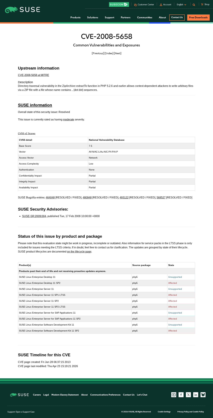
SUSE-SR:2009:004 (34, 216)
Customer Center (146, 4)
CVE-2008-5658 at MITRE (33, 75)
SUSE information (35, 105)
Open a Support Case (25, 412)
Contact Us (177, 17)
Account (167, 4)
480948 (87, 197)
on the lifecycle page (79, 251)
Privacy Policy (183, 412)
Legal (46, 394)
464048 (50, 197)
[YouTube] (173, 394)
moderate (68, 119)
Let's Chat (142, 394)
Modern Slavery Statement (65, 394)
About (84, 394)
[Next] (117, 53)
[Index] (109, 53)
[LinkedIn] (195, 394)
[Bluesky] (203, 394)
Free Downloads (198, 17)
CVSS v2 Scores (26, 133)
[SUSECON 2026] (119, 4)
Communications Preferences (105, 394)
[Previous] (98, 53)
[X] (188, 394)
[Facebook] (181, 394)
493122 (124, 197)
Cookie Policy (198, 412)
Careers (37, 394)
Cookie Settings (164, 412)
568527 (161, 197)
